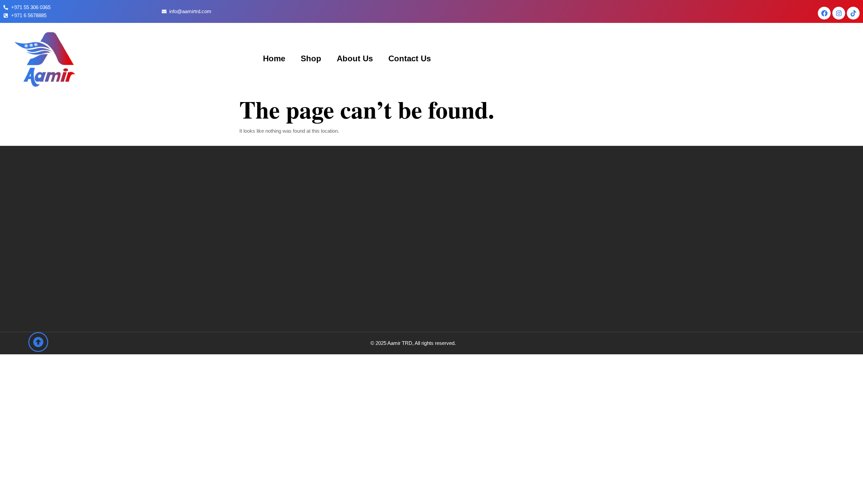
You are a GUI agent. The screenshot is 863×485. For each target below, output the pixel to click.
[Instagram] (838, 13)
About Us (355, 58)
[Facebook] (824, 13)
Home (274, 58)
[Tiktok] (853, 13)
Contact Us (409, 58)
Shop (311, 58)
